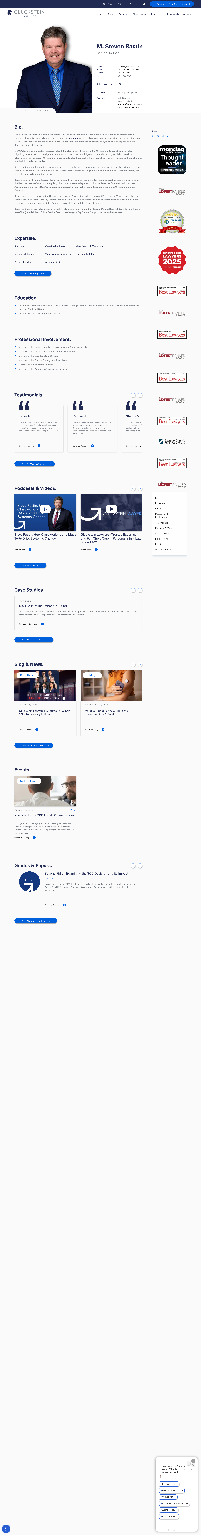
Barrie (120, 92)
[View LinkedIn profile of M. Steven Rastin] (105, 84)
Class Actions (139, 14)
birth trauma (71, 138)
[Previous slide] (133, 590)
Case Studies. (162, 533)
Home (16, 110)
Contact (187, 14)
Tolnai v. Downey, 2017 (35, 605)
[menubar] (144, 14)
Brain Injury (20, 246)
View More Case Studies (34, 639)
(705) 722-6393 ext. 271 (128, 69)
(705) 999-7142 (124, 72)
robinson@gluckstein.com (129, 104)
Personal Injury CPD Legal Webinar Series (44, 815)
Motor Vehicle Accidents (58, 254)
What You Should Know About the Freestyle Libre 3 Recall (106, 712)
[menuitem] (99, 14)
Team (110, 14)
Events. (158, 544)
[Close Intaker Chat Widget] (193, 1461)
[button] (112, 84)
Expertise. (160, 503)
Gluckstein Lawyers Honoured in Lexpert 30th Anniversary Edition (44, 712)
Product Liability (22, 262)
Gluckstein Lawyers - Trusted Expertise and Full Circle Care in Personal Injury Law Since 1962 (111, 538)
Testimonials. (162, 522)
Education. (160, 508)
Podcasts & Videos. (165, 528)
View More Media (30, 565)
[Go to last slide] (133, 395)
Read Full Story (25, 729)
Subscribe (134, 4)
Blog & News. (162, 538)
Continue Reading (26, 445)
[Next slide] (140, 395)
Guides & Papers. (164, 549)
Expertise (123, 14)
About (99, 14)
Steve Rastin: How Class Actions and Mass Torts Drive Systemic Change (45, 536)
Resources (156, 14)
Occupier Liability (85, 254)
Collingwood (131, 92)
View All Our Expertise (33, 273)
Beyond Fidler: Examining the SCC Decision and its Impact (86, 873)
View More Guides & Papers (36, 920)
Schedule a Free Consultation (172, 4)
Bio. (157, 497)
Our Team (27, 110)
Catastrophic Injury (55, 246)
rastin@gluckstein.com (128, 66)
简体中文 (121, 4)
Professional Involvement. (161, 515)
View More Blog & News (34, 745)
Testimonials (173, 14)
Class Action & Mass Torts (89, 246)
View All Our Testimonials (35, 463)
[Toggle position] (188, 1463)
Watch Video (19, 549)
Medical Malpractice (25, 254)
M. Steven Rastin (51, 879)
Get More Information (28, 624)
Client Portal (108, 4)
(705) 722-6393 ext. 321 (128, 107)
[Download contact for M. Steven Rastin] (98, 84)
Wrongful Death (53, 262)
